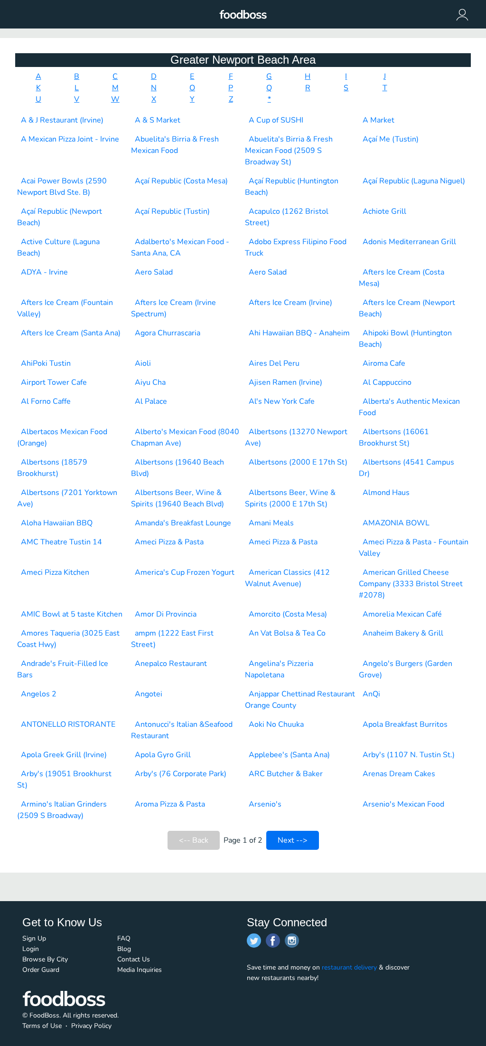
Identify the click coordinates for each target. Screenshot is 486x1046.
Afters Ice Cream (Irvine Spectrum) (173, 308)
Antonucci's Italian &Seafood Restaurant (182, 730)
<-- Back (193, 840)
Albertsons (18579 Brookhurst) (52, 468)
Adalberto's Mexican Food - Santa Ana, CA (180, 247)
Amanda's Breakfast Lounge (183, 523)
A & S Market (157, 120)
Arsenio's (265, 804)
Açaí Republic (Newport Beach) (59, 217)
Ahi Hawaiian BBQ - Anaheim (299, 333)
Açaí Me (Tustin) (391, 139)
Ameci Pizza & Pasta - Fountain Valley (413, 548)
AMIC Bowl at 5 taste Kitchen (71, 614)
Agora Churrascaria (167, 333)
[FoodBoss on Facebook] (273, 940)
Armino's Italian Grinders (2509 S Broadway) (62, 810)
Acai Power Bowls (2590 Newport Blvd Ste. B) (62, 187)
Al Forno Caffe (46, 401)
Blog (124, 948)
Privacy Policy (91, 1025)
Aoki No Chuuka (276, 724)
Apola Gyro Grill (163, 755)
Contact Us (133, 959)
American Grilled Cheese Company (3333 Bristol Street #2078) (411, 583)
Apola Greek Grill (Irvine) (64, 755)
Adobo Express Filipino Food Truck (295, 247)
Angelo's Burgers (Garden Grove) (405, 669)
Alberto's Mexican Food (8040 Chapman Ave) (185, 437)
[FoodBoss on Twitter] (254, 940)
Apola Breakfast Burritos (405, 724)
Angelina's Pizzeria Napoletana (279, 669)
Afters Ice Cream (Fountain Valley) (65, 308)
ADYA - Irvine (44, 272)
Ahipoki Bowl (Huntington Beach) (405, 339)
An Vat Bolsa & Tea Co (287, 633)
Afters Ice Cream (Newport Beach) (407, 308)
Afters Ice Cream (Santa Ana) (71, 333)
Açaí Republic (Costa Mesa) (181, 181)
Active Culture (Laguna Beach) (58, 247)
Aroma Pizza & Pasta (170, 804)
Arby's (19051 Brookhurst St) (64, 779)
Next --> (293, 840)
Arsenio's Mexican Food (403, 804)
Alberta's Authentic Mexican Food (409, 407)
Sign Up (34, 938)
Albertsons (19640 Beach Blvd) (177, 468)
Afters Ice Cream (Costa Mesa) (401, 278)
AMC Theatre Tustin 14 (61, 542)
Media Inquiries (139, 969)
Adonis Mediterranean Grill (409, 242)
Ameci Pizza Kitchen (55, 572)
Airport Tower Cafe (54, 382)
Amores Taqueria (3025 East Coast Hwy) (68, 639)
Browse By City (45, 959)
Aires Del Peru (274, 363)
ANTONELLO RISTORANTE (68, 724)
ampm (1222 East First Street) (172, 639)
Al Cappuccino (387, 382)
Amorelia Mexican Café (402, 614)
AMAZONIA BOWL (396, 523)
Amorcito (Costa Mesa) (288, 614)
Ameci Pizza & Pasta (169, 542)
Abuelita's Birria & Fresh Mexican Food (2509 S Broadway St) (289, 150)
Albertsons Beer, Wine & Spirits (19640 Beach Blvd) (177, 498)
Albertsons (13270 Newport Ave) (296, 437)
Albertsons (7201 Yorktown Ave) (67, 498)
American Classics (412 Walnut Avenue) (287, 578)
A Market (378, 120)
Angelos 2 (38, 694)
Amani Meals (271, 523)
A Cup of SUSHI (276, 120)
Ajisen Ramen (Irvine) (285, 382)
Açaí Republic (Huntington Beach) (291, 187)
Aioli (143, 363)
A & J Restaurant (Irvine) (62, 120)
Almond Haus (386, 492)
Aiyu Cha (150, 382)
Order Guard (40, 969)
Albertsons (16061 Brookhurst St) (394, 437)
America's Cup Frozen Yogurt (184, 572)
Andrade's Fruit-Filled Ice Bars (62, 669)
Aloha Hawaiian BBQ (57, 523)
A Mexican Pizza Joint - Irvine (70, 139)
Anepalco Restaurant (171, 663)
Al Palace (151, 401)
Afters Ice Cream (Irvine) (290, 302)
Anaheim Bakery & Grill (403, 633)
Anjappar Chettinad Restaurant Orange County (300, 700)
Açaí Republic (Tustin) (172, 211)
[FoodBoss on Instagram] (292, 940)
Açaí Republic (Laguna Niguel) (414, 181)
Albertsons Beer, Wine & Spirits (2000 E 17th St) (290, 498)
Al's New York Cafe (282, 401)
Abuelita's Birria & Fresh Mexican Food (175, 145)
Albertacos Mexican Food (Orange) (62, 437)
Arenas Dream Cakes (399, 774)
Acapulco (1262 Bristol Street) (286, 217)
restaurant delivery (349, 967)
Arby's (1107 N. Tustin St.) (409, 755)
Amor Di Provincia (165, 614)
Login (30, 948)
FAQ (124, 938)
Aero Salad (154, 272)
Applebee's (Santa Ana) (289, 755)
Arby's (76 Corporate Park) (180, 774)
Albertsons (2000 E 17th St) (298, 462)
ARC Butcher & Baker (286, 774)
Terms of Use (42, 1025)
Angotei (148, 694)
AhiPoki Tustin (46, 363)
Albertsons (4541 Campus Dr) (406, 468)
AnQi (371, 694)
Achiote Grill (384, 211)
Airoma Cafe (384, 363)
